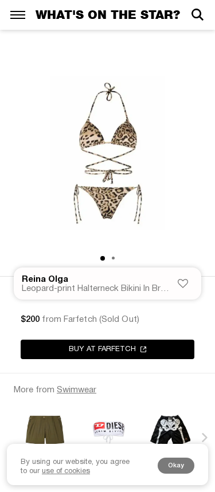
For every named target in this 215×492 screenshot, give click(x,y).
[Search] (197, 15)
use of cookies (66, 471)
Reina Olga (45, 279)
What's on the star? (108, 15)
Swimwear (76, 390)
